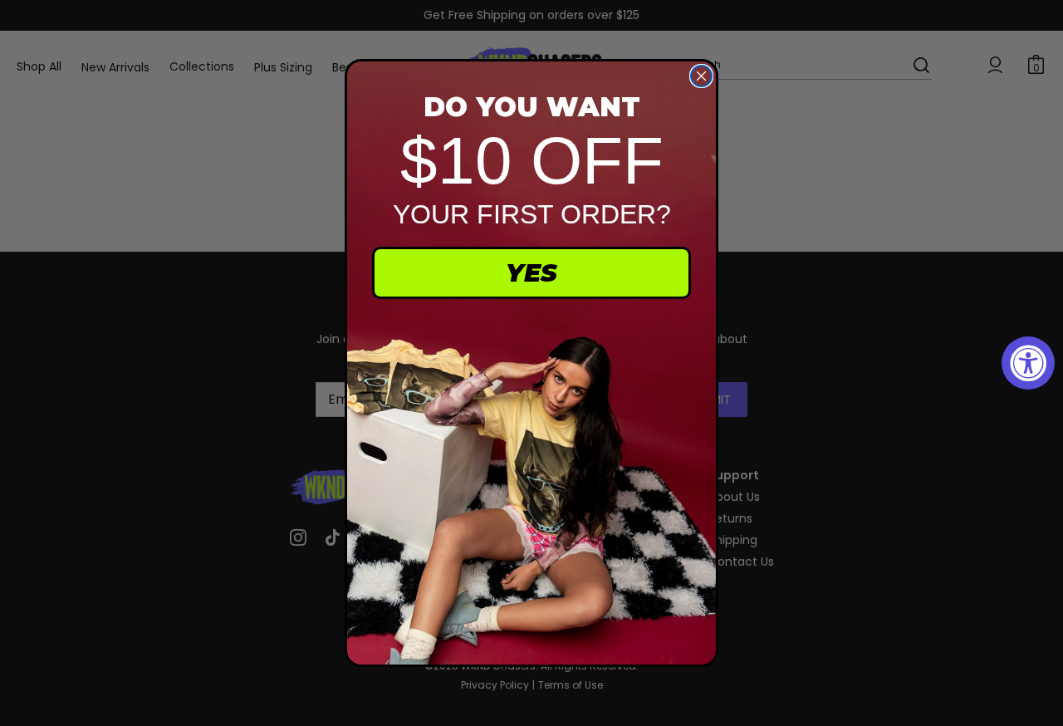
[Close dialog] (701, 76)
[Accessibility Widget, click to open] (1028, 363)
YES (531, 273)
